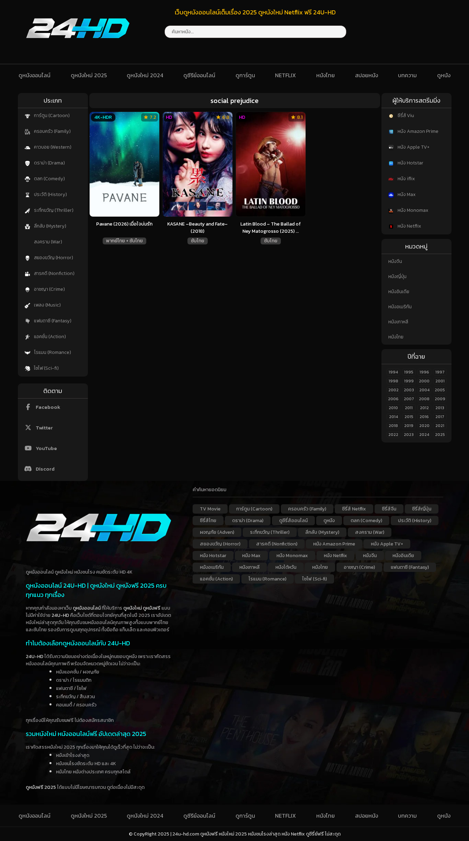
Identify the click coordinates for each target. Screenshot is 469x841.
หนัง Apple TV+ (413, 147)
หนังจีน (395, 261)
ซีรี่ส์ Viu (405, 115)
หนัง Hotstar (410, 162)
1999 (409, 381)
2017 (439, 417)
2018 (393, 426)
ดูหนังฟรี (151, 608)
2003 (409, 390)
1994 (393, 372)
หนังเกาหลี (398, 321)
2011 (409, 408)
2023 (409, 434)
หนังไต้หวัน (285, 567)
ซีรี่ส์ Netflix (354, 508)
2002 (393, 390)
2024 (424, 434)
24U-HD (60, 615)
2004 (424, 390)
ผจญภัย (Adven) (217, 532)
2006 (393, 399)
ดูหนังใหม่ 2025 (89, 75)
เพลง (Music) (47, 305)
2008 (424, 399)
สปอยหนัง (366, 75)
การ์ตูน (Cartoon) (51, 115)
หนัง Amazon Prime (417, 131)
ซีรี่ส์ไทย (208, 520)
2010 (393, 408)
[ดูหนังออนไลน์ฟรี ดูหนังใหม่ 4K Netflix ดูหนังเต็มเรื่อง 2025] (78, 45)
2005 (440, 390)
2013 (439, 408)
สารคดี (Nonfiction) (54, 273)
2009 (440, 399)
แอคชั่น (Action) (49, 336)
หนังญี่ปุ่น (397, 276)
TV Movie (210, 508)
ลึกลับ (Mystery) (49, 226)
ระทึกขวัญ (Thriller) (53, 210)
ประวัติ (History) (50, 194)
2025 (440, 434)
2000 (424, 381)
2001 (440, 381)
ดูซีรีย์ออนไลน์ (199, 75)
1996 (424, 372)
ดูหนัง (443, 75)
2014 (393, 417)
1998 (393, 381)
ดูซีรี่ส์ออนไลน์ (293, 520)
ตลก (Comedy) (49, 178)
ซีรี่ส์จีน (389, 508)
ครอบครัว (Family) (52, 131)
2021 (439, 426)
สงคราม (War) (47, 241)
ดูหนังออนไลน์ (34, 75)
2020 (424, 426)
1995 (408, 372)
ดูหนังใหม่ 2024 (145, 75)
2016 (424, 417)
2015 (408, 417)
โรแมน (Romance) (52, 352)
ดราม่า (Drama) (49, 162)
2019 (408, 426)
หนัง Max (406, 194)
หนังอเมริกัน (400, 306)
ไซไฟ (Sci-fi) (46, 368)
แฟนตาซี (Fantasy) (52, 320)
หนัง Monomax (412, 210)
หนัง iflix (406, 178)
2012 (424, 408)
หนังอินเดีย (398, 291)
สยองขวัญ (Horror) (53, 257)
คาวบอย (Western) (52, 147)
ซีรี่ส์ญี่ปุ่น (421, 508)
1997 (440, 372)
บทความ (407, 75)
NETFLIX (285, 75)
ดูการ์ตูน (245, 75)
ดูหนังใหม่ (132, 608)
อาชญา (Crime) (49, 289)
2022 (393, 434)
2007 (409, 399)
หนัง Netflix (409, 226)
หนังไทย (325, 75)
